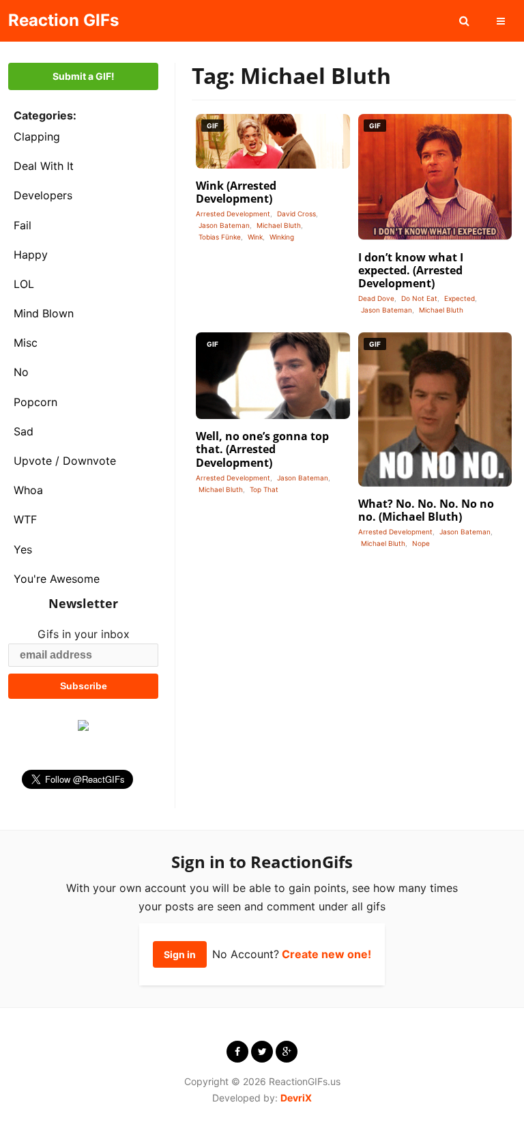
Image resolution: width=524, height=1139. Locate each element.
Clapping (37, 136)
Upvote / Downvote (65, 460)
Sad (23, 431)
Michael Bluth (279, 225)
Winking (282, 237)
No (21, 372)
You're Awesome (57, 579)
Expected (459, 298)
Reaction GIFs (63, 20)
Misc (26, 342)
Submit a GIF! (84, 76)
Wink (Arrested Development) (236, 192)
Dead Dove (376, 298)
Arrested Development (233, 214)
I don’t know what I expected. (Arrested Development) (410, 270)
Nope (421, 543)
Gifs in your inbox (84, 634)
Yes (23, 549)
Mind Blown (44, 313)
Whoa (28, 490)
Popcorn (35, 402)
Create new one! (326, 954)
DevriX (296, 1098)
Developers (43, 195)
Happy (31, 254)
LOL (24, 284)
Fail (22, 225)
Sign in (180, 954)
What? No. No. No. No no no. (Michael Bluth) (426, 510)
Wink (255, 237)
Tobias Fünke (220, 237)
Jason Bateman (224, 225)
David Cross (296, 214)
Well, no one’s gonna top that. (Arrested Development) (262, 449)
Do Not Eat (419, 298)
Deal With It (44, 166)
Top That (264, 489)
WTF (25, 519)
